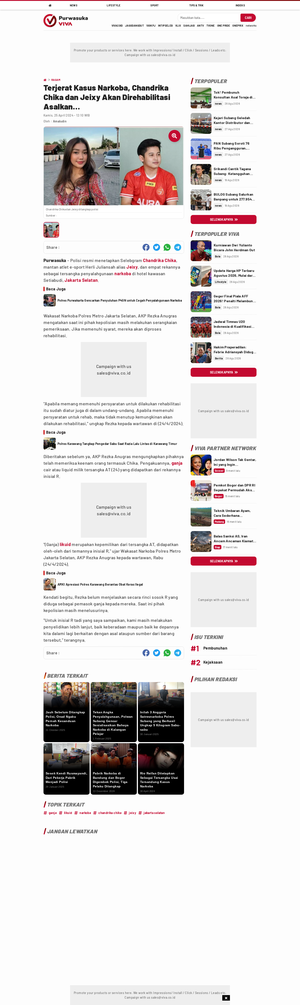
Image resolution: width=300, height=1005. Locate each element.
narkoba (122, 273)
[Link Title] (201, 97)
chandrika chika (109, 813)
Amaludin (60, 121)
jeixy (132, 813)
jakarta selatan (154, 813)
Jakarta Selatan (81, 280)
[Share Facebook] (146, 247)
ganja (177, 463)
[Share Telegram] (177, 247)
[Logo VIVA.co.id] (68, 20)
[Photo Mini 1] (51, 230)
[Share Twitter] (156, 247)
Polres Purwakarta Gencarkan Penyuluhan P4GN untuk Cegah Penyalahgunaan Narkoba (120, 300)
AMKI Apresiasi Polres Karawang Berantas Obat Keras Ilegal (100, 584)
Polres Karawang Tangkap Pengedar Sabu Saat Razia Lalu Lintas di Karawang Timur (117, 444)
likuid (65, 544)
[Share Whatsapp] (167, 247)
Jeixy (132, 266)
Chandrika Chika (159, 260)
